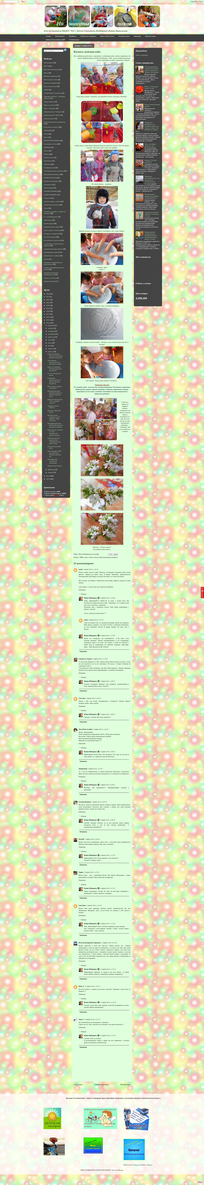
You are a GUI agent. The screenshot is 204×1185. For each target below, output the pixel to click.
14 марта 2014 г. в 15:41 (108, 1035)
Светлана (82, 698)
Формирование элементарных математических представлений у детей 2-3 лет (150, 235)
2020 (48, 305)
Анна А (81, 1019)
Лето (46, 137)
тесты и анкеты (50, 278)
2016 (48, 317)
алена (80, 569)
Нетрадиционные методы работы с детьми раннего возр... (54, 393)
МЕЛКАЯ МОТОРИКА (51, 140)
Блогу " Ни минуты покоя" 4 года (151, 87)
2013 (48, 476)
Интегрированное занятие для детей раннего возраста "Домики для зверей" (151, 69)
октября (51, 331)
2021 (48, 302)
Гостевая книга (74, 40)
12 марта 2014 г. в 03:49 (109, 943)
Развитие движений (51, 181)
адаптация (48, 220)
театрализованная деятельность (51, 273)
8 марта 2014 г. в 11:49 (107, 923)
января (50, 472)
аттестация (48, 223)
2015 (48, 320)
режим (46, 259)
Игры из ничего (49, 105)
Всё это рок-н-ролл (51, 79)
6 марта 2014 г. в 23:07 (95, 769)
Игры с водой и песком (107, 36)
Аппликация (48, 63)
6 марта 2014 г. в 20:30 (93, 698)
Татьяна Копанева (85, 802)
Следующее (78, 1084)
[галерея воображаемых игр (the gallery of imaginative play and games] (100, 1128)
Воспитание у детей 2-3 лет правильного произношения (55, 432)
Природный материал (52, 174)
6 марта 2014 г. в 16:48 (107, 598)
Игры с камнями (49, 108)
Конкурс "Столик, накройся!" (150, 161)
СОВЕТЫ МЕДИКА (50, 195)
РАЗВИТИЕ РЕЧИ (50, 178)
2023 (48, 297)
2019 (48, 308)
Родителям (48, 188)
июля (50, 340)
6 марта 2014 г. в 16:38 (90, 569)
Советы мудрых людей (52, 201)
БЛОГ (46, 66)
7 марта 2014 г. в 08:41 (107, 785)
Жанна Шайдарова (90, 598)
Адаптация (137, 36)
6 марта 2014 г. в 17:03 (107, 635)
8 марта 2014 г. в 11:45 (107, 855)
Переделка (48, 161)
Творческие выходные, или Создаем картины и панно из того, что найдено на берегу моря (147, 127)
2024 (48, 294)
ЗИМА (82, 557)
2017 (48, 314)
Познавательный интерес (53, 171)
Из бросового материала (88, 36)
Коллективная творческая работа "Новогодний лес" (151, 196)
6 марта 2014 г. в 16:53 (95, 620)
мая (49, 346)
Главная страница (101, 1084)
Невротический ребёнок (53, 407)
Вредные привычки (50, 76)
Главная (48, 36)
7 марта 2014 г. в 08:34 (107, 714)
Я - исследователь (50, 217)
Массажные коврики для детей (54, 387)
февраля (51, 469)
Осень (46, 151)
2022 (48, 300)
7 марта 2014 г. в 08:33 (107, 681)
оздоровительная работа (53, 249)
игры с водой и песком (91, 557)
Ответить (82, 590)
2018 (48, 311)
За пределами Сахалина (52, 93)
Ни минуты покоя (50, 144)
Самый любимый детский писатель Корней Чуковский (55, 355)
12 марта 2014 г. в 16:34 (108, 1002)
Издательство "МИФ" (52, 115)
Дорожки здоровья (50, 83)
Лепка (46, 134)
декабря (51, 325)
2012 (48, 479)
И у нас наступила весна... (54, 374)
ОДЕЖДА (47, 147)
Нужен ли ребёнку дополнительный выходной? (54, 368)
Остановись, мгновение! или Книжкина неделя (54, 362)
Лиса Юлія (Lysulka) (86, 729)
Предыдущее (125, 1084)
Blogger (121, 1170)
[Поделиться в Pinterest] (117, 554)
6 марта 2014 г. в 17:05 (100, 659)
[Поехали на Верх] (200, 1182)
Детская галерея (150, 36)
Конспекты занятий (51, 127)
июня (50, 343)
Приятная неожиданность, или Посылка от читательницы (151, 179)
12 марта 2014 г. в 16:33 (108, 969)
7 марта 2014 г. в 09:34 (92, 839)
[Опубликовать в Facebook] (115, 554)
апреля (50, 348)
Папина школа (49, 157)
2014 (48, 323)
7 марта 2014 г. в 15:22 (91, 872)
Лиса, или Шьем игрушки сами (150, 145)
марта (50, 351)
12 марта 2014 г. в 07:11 (92, 986)
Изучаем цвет (49, 118)
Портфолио (72, 36)
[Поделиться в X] (113, 554)
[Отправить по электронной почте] (109, 554)
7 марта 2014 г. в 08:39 (107, 752)
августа (51, 337)
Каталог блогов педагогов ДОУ (55, 40)
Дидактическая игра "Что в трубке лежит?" (54, 401)
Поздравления (49, 168)
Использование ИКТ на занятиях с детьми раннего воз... (54, 453)
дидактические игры (51, 227)
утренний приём (50, 281)
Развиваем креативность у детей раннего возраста (54, 380)
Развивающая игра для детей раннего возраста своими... (55, 425)
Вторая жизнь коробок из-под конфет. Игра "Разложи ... (53, 417)
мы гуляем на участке (52, 240)
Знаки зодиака (49, 102)
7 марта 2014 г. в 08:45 (107, 820)
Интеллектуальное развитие (108, 557)
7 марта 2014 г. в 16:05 (93, 905)
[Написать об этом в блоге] (111, 554)
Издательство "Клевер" (52, 112)
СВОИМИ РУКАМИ (50, 191)
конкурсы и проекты (51, 234)
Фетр (46, 208)
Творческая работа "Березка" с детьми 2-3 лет (151, 214)
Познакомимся (60, 36)
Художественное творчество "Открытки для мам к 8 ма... (53, 440)
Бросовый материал (51, 69)
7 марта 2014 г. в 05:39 (99, 802)
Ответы (83, 594)
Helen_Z (81, 986)
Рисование (47, 184)
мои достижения (50, 237)
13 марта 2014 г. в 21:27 (92, 1019)
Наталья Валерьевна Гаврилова (90, 943)
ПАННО (46, 154)
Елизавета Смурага (85, 659)
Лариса (81, 872)
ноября (50, 328)
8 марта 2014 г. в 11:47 (107, 888)
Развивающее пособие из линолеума (52, 461)
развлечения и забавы (51, 256)
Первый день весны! (54, 466)
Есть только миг (50, 86)
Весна (46, 73)
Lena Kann (82, 905)
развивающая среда (51, 252)
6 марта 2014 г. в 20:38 (100, 729)
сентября (51, 334)
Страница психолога (51, 205)
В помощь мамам (124, 36)
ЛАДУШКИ (47, 130)
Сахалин (47, 198)
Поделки (47, 164)
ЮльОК (81, 839)
